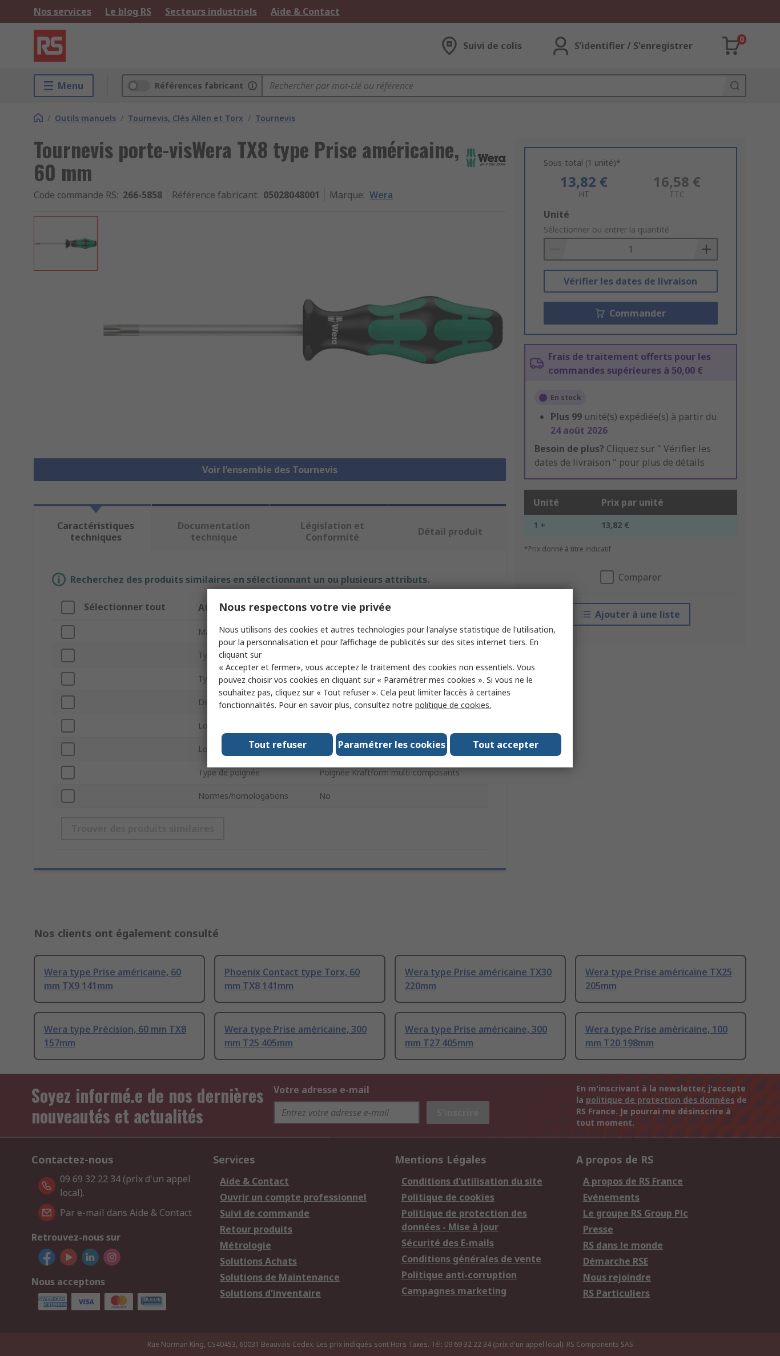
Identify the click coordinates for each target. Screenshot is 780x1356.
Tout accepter (505, 744)
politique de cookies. (453, 704)
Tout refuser (277, 744)
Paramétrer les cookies (391, 744)
